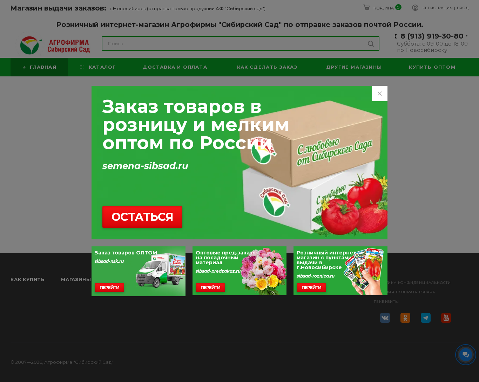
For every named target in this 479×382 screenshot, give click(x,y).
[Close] (379, 93)
